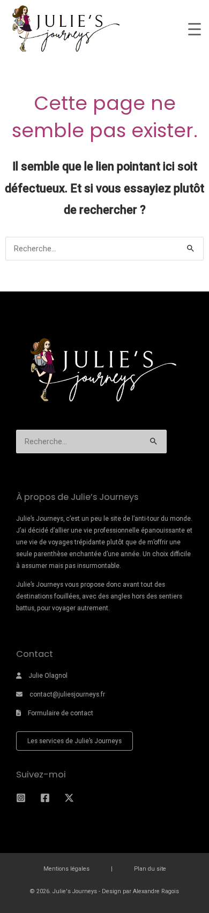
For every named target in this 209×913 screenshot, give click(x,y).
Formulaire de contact (60, 713)
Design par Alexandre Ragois (140, 891)
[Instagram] (21, 798)
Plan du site (150, 868)
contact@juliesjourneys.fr (67, 694)
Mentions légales (66, 868)
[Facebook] (45, 798)
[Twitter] (69, 798)
